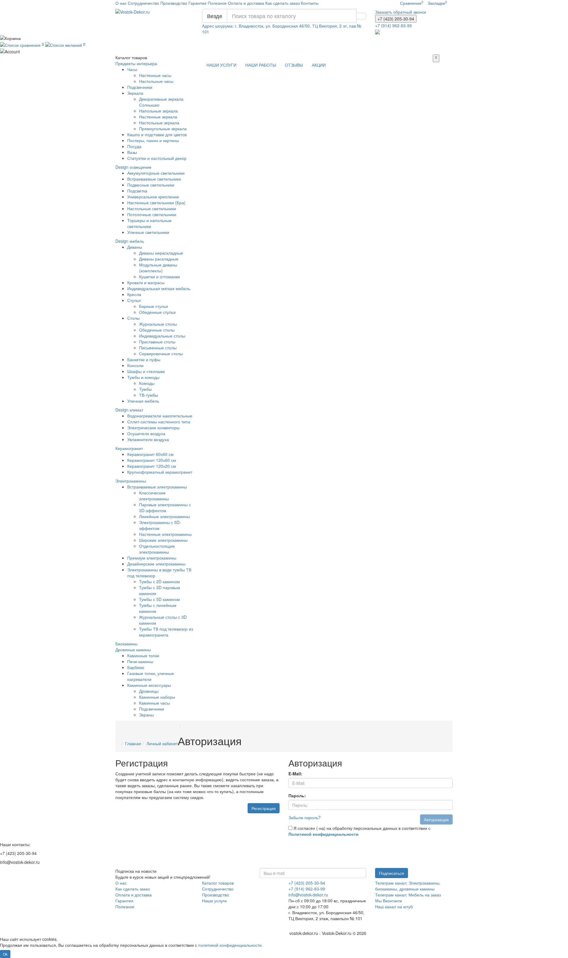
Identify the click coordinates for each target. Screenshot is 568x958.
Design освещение (133, 167)
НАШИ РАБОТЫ (260, 65)
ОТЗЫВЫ (294, 65)
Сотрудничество (143, 3)
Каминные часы (154, 703)
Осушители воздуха (146, 433)
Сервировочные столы (161, 353)
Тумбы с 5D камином (159, 599)
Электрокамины (130, 481)
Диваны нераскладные (161, 253)
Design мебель (129, 241)
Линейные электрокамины (164, 516)
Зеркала (135, 93)
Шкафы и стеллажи (146, 371)
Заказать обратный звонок (400, 12)
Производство (173, 3)
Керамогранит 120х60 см (151, 460)
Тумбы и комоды (143, 377)
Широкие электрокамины (163, 540)
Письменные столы (158, 348)
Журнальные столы (158, 324)
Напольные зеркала (158, 111)
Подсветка (137, 191)
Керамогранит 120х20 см (151, 466)
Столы (133, 318)
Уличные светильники (148, 232)
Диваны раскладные (158, 259)
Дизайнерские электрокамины (156, 564)
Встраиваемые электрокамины (157, 487)
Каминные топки (143, 655)
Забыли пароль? (304, 817)
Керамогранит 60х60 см (150, 454)
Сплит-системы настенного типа (158, 422)
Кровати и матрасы (145, 282)
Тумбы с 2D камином (159, 581)
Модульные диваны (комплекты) (158, 268)
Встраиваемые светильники (154, 179)
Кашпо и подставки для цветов (157, 134)
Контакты (310, 3)
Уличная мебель (143, 401)
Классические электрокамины (154, 495)
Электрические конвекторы (153, 427)
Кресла (134, 294)
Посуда (134, 146)
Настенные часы (155, 75)
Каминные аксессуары (149, 685)
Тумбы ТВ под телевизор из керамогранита (166, 632)
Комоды (146, 383)
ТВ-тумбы (148, 395)
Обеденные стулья (157, 312)
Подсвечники (139, 87)
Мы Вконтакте (388, 901)
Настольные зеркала (159, 123)
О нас (121, 3)
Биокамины (126, 644)
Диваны (134, 247)
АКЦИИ (319, 65)
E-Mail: (295, 774)
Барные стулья (153, 306)
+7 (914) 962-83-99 (306, 889)
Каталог (131, 57)
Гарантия (197, 3)
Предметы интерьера (136, 63)
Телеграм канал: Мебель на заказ (408, 895)
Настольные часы (156, 81)
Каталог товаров (218, 883)
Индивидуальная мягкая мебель (158, 288)
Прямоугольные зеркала (163, 128)
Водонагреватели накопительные (159, 416)
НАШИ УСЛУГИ (221, 65)
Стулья (134, 300)
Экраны (146, 715)
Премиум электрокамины (151, 558)
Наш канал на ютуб (394, 906)
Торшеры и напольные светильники (149, 223)
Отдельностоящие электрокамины (157, 549)
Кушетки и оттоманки (159, 276)
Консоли (135, 365)
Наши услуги (214, 901)
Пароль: (297, 795)
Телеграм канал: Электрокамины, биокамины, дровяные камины (407, 886)
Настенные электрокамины (165, 534)
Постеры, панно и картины (153, 140)
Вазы (132, 152)
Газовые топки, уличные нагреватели (150, 676)
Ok (5, 954)
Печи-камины (140, 661)
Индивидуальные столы (162, 336)
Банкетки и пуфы (143, 359)
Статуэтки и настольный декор (156, 158)
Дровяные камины (133, 649)
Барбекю (135, 667)
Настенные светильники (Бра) (156, 202)
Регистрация (263, 808)
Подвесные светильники (150, 185)
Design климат (129, 410)
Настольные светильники (151, 208)
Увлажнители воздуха (148, 439)
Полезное (217, 3)
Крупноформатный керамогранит (159, 472)
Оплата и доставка (246, 3)
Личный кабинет (162, 743)
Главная (133, 743)
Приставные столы (157, 342)
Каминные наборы (157, 697)
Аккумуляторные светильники (156, 173)
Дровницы (149, 691)
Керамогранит (129, 448)
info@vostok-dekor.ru (308, 895)
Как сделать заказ (282, 3)
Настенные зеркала (158, 117)
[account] (284, 51)
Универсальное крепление (153, 197)
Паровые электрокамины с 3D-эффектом (165, 507)
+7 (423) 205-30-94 (306, 883)
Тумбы (145, 389)
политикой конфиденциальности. (230, 945)
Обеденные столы (157, 330)
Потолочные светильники (151, 214)
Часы (132, 69)
